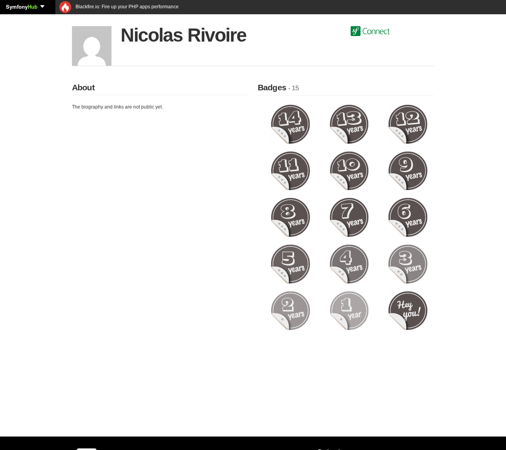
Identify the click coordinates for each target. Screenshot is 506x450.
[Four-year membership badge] (349, 264)
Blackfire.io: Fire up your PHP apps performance (126, 7)
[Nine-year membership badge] (407, 170)
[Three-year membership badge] (407, 264)
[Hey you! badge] (407, 310)
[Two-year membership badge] (290, 310)
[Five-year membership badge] (290, 264)
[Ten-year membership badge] (349, 170)
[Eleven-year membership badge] (290, 170)
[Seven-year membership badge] (349, 217)
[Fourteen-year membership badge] (290, 124)
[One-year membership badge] (349, 310)
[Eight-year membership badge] (290, 217)
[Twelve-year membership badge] (407, 124)
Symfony (22, 6)
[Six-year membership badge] (407, 217)
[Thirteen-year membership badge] (349, 124)
